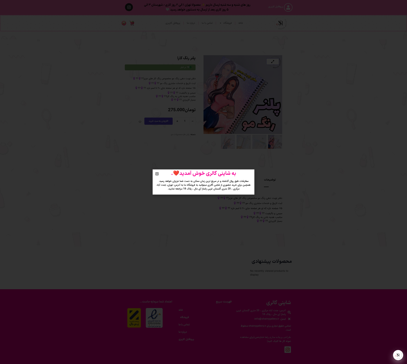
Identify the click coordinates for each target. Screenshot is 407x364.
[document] (203, 182)
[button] (157, 174)
